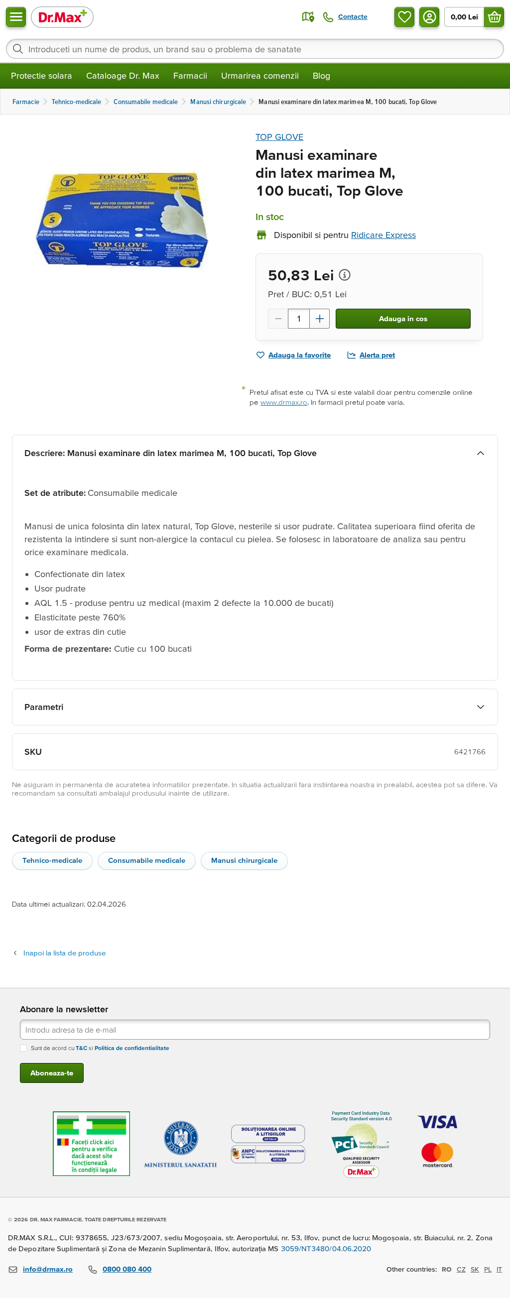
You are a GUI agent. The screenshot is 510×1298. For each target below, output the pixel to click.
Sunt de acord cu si (100, 1048)
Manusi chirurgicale (244, 860)
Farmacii (190, 75)
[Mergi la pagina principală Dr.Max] (62, 16)
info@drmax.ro (48, 1269)
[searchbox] (255, 49)
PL (488, 1269)
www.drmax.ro (283, 402)
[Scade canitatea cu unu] (278, 319)
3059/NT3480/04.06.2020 (326, 1248)
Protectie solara (41, 75)
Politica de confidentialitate (132, 1048)
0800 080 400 (127, 1269)
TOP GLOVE (279, 136)
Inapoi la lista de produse (64, 952)
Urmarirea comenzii (260, 75)
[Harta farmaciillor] (308, 17)
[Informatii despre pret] (345, 275)
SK (475, 1269)
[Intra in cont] (429, 17)
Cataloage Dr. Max (122, 75)
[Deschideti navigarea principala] (16, 17)
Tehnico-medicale (52, 860)
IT (499, 1269)
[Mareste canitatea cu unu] (320, 319)
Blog (321, 75)
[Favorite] (404, 17)
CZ (461, 1269)
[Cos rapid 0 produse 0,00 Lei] (494, 17)
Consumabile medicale (146, 860)
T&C (81, 1048)
